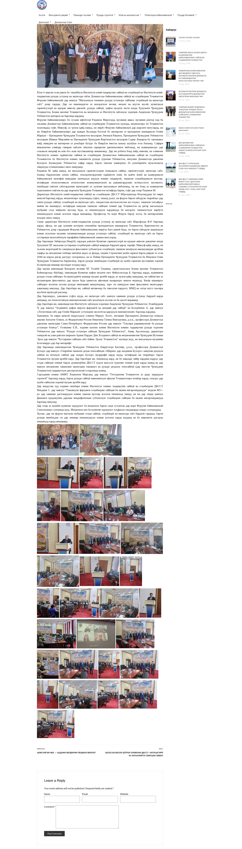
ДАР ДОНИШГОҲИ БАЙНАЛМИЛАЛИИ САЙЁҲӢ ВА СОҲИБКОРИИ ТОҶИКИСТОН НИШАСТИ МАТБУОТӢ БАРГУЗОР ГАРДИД (192, 148)
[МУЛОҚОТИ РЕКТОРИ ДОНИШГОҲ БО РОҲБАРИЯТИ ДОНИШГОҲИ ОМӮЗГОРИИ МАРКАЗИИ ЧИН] (171, 95)
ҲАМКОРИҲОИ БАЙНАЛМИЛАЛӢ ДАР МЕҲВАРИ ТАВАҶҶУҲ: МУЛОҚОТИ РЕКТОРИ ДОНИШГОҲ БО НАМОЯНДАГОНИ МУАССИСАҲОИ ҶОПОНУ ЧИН (192, 76)
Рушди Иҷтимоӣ (186, 15)
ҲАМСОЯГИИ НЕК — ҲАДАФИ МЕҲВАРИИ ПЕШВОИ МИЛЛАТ (66, 752)
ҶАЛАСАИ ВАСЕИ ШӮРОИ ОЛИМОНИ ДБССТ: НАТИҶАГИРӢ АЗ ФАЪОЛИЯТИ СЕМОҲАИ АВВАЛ (134, 754)
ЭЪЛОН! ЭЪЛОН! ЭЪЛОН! (189, 38)
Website (124, 794)
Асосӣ (42, 15)
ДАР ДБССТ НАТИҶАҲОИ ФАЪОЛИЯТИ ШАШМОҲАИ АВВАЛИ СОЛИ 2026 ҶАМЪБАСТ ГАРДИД (193, 166)
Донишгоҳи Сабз (63, 22)
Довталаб (44, 22)
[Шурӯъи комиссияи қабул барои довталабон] (171, 132)
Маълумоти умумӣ (58, 15)
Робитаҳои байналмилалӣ (158, 15)
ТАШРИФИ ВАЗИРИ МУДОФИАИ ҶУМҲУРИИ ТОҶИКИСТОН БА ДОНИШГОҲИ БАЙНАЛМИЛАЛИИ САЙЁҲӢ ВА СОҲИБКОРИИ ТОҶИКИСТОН (192, 112)
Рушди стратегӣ (104, 15)
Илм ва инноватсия (129, 15)
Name (47, 794)
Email (85, 794)
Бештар (169, 204)
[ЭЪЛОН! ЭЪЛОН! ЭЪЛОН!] (171, 41)
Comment (49, 807)
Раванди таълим (82, 15)
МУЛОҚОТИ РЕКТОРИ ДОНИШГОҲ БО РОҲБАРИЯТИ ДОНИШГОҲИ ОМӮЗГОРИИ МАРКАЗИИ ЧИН (192, 94)
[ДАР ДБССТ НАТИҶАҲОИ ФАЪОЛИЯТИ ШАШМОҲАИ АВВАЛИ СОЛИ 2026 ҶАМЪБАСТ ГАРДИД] (171, 167)
